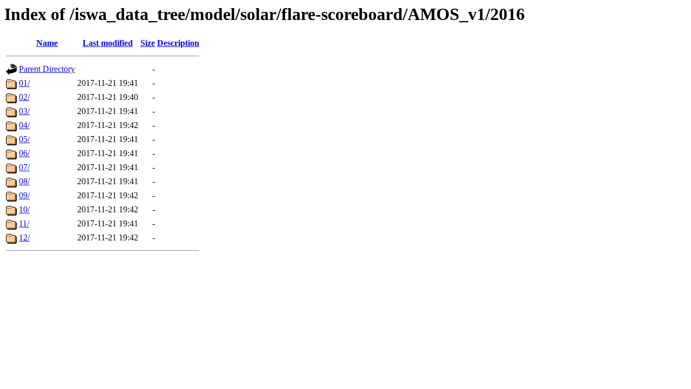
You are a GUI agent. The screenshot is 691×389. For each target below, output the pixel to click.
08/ (24, 181)
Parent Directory (47, 68)
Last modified (108, 43)
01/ (24, 83)
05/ (24, 139)
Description (178, 43)
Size (147, 43)
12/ (24, 237)
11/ (24, 223)
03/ (24, 111)
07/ (24, 167)
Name (47, 43)
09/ (24, 195)
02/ (24, 97)
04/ (24, 125)
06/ (24, 153)
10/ (24, 209)
